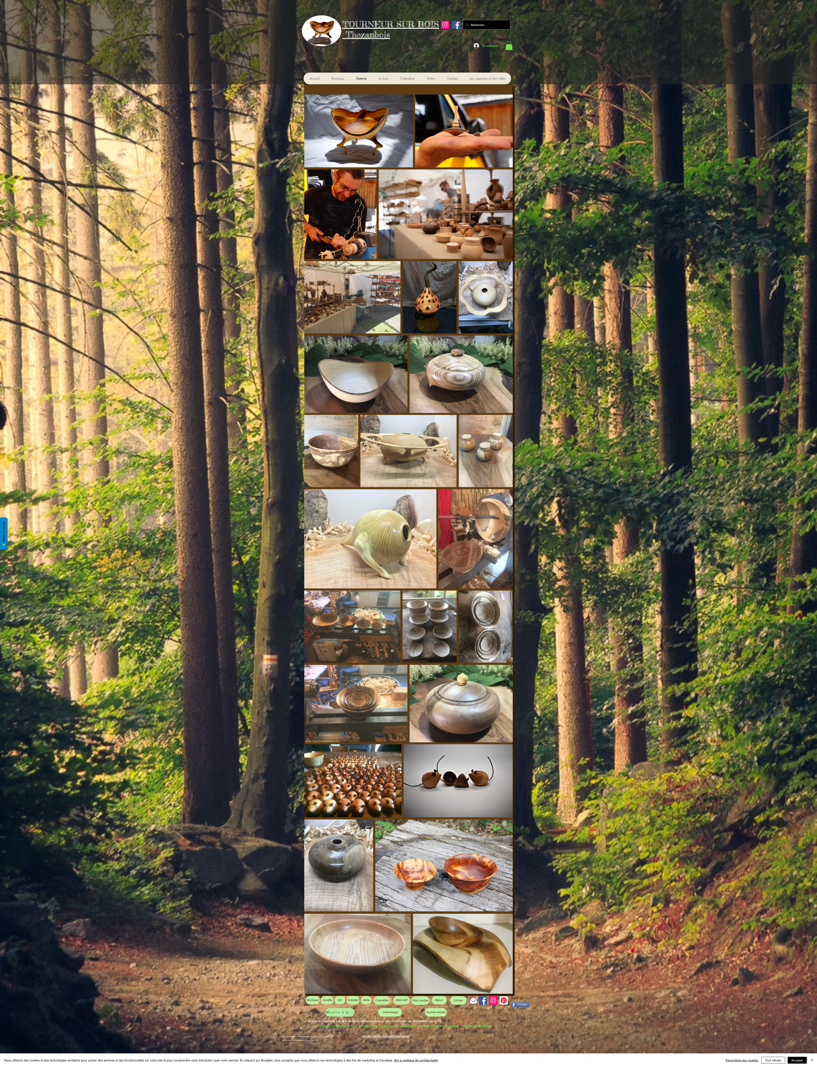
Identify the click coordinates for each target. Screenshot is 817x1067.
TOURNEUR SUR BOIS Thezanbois (390, 29)
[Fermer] (811, 1060)
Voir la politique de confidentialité (416, 1060)
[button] (509, 45)
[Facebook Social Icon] (456, 25)
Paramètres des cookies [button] (742, 1060)
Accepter (797, 1060)
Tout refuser (773, 1060)
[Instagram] (445, 25)
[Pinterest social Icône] (504, 1000)
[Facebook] (483, 1000)
